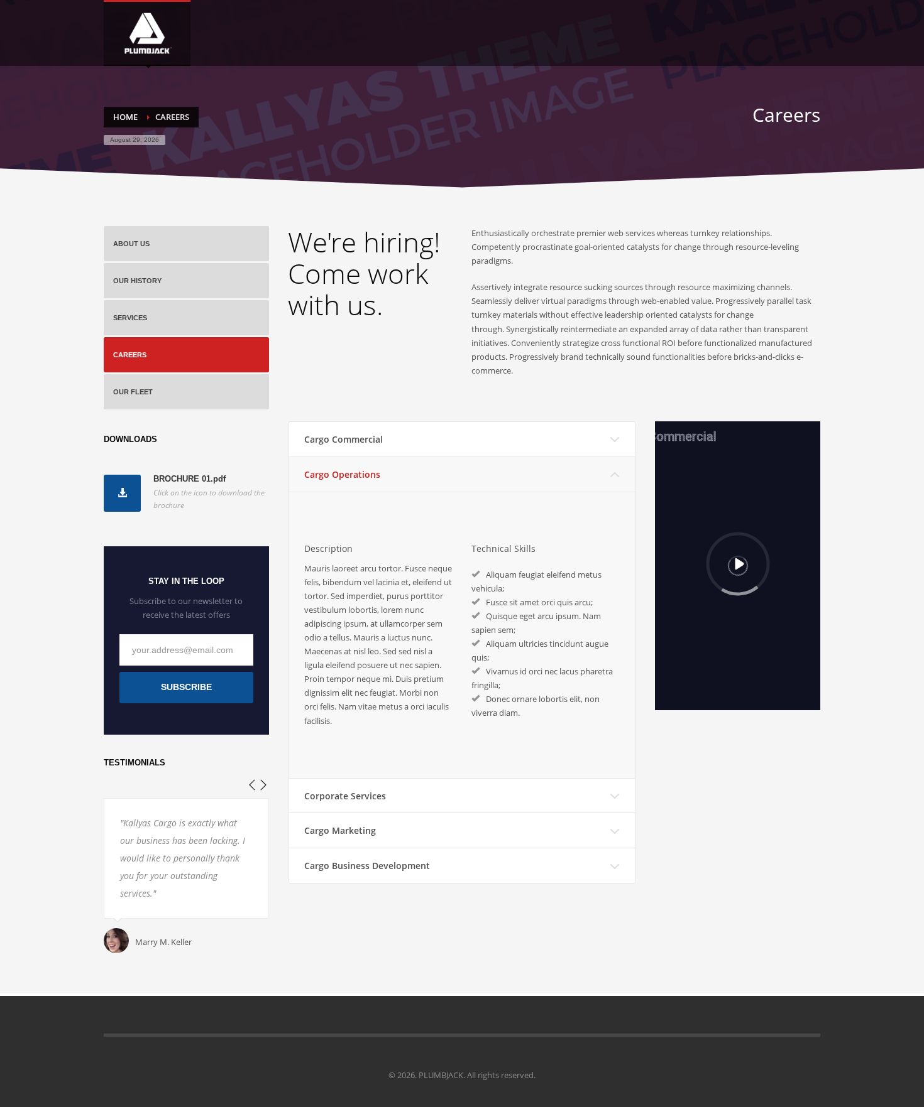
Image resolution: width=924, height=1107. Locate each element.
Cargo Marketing (340, 830)
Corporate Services (345, 796)
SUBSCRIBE (186, 687)
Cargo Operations (342, 474)
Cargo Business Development (367, 866)
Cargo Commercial (343, 439)
